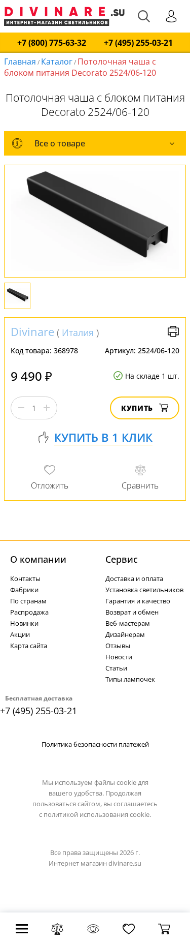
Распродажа (29, 612)
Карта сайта (28, 645)
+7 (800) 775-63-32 (51, 43)
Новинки (24, 623)
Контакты (25, 578)
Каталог (56, 61)
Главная (20, 61)
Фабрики (24, 589)
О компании (38, 559)
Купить (137, 408)
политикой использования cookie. (97, 814)
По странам (28, 600)
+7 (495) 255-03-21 (138, 43)
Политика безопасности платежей (95, 744)
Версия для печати (173, 331)
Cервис (121, 559)
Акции (20, 634)
